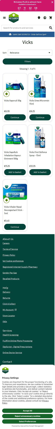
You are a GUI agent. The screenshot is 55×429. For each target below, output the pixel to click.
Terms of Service (10, 249)
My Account (8, 309)
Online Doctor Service (12, 352)
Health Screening (11, 334)
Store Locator (9, 315)
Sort (5, 52)
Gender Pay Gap (10, 272)
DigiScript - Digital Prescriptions (17, 346)
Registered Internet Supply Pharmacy (20, 266)
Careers (6, 243)
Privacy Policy (9, 255)
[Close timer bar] (50, 2)
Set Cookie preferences (13, 261)
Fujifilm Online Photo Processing (17, 340)
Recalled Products (11, 278)
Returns (6, 298)
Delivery (6, 292)
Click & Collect (9, 303)
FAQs (5, 321)
